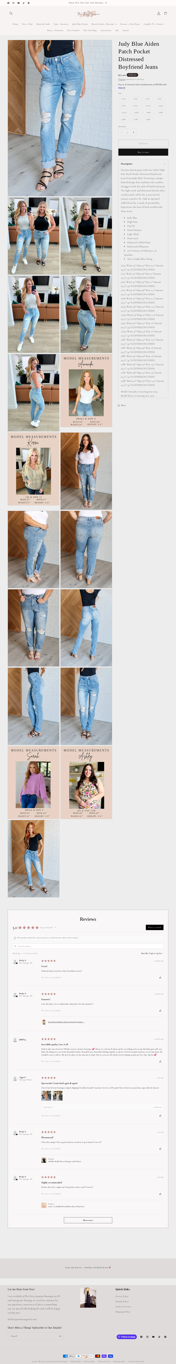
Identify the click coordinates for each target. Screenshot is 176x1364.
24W (150, 120)
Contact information (136, 1361)
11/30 (150, 106)
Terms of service (104, 1361)
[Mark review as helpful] (160, 977)
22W (137, 120)
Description (126, 163)
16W (150, 113)
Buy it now (143, 152)
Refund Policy (122, 1301)
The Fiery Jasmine (45, 1361)
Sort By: (145, 953)
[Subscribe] (59, 1336)
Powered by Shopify (59, 1361)
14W (138, 113)
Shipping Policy (122, 1311)
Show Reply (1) (48, 1107)
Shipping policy (119, 1361)
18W (162, 113)
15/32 (125, 113)
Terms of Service (123, 1306)
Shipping (121, 79)
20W (125, 120)
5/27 (161, 99)
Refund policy (75, 1361)
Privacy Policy (122, 1296)
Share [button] (123, 405)
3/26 (149, 99)
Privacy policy (89, 1361)
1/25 (137, 99)
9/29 (137, 106)
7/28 (125, 106)
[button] (11, 13)
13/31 (162, 106)
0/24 (125, 99)
